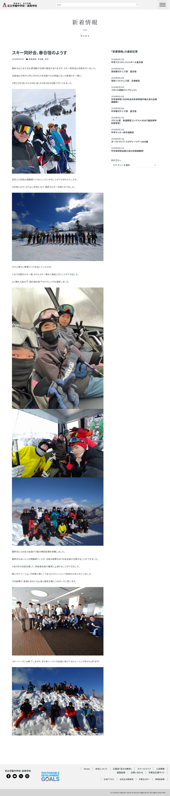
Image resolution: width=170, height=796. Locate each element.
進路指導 (121, 772)
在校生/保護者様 (126, 779)
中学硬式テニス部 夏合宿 (123, 111)
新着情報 (32, 59)
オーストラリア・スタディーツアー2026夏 (129, 141)
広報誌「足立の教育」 (122, 768)
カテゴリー (116, 160)
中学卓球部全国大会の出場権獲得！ (127, 150)
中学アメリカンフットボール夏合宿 (127, 62)
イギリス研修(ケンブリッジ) (124, 90)
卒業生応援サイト (156, 772)
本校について (101, 768)
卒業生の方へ (144, 779)
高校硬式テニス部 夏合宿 (123, 71)
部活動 (40, 59)
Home (87, 768)
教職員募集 (160, 779)
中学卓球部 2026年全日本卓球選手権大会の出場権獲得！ (134, 100)
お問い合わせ (137, 772)
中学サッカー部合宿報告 (122, 132)
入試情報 (160, 768)
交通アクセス (109, 779)
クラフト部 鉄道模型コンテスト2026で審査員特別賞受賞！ (133, 122)
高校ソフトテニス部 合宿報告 (125, 80)
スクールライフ (144, 768)
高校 (46, 59)
